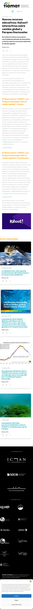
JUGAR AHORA (7, 147)
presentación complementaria (11, 191)
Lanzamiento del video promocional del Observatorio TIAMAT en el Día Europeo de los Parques (14, 426)
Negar (16, 600)
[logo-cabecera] (16, 5)
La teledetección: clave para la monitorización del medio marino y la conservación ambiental (15, 273)
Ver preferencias (16, 604)
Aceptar (16, 596)
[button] (30, 581)
